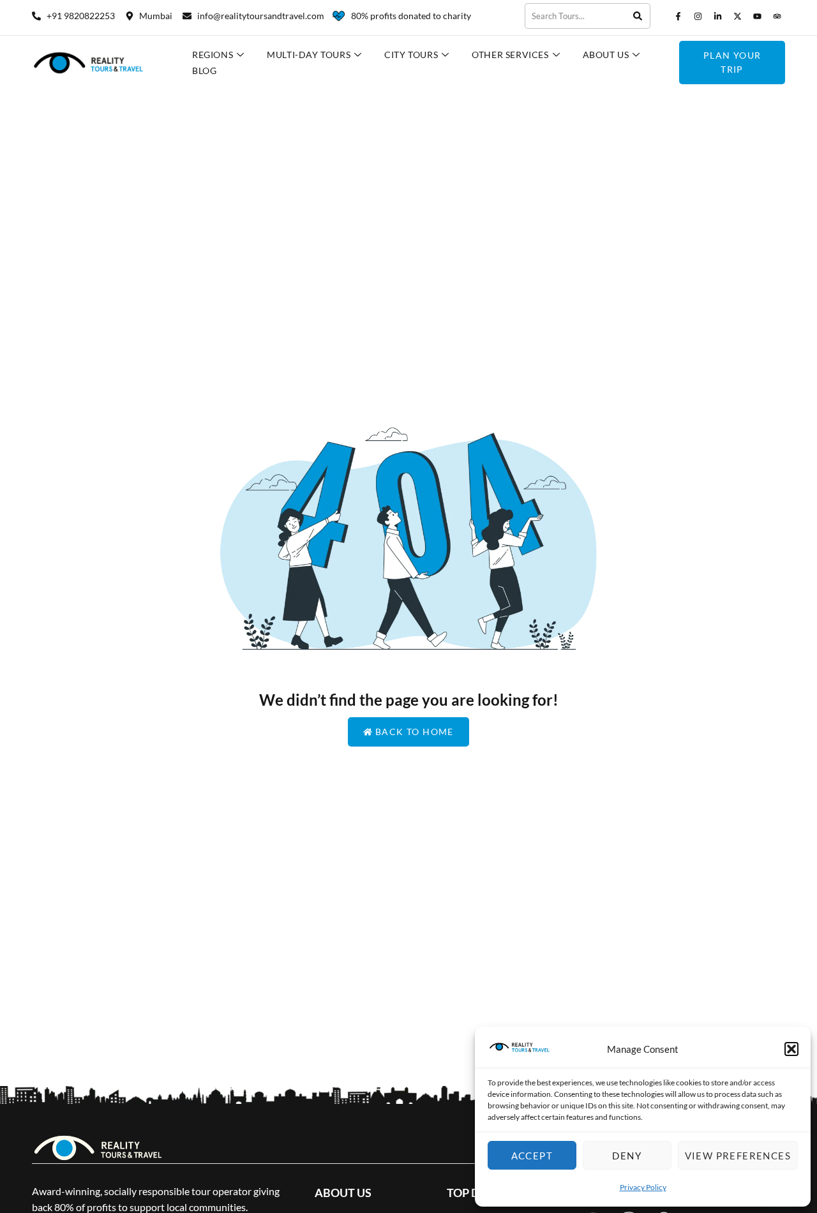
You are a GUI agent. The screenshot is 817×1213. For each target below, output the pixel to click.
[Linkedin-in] (717, 16)
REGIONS (212, 54)
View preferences (738, 1155)
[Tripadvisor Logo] (776, 16)
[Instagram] (697, 16)
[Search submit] (638, 16)
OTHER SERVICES (510, 54)
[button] (791, 1049)
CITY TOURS (411, 54)
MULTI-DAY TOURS (308, 54)
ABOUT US (606, 54)
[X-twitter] (737, 16)
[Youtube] (757, 16)
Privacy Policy (643, 1187)
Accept (532, 1155)
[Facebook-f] (678, 16)
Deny (626, 1155)
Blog (204, 70)
